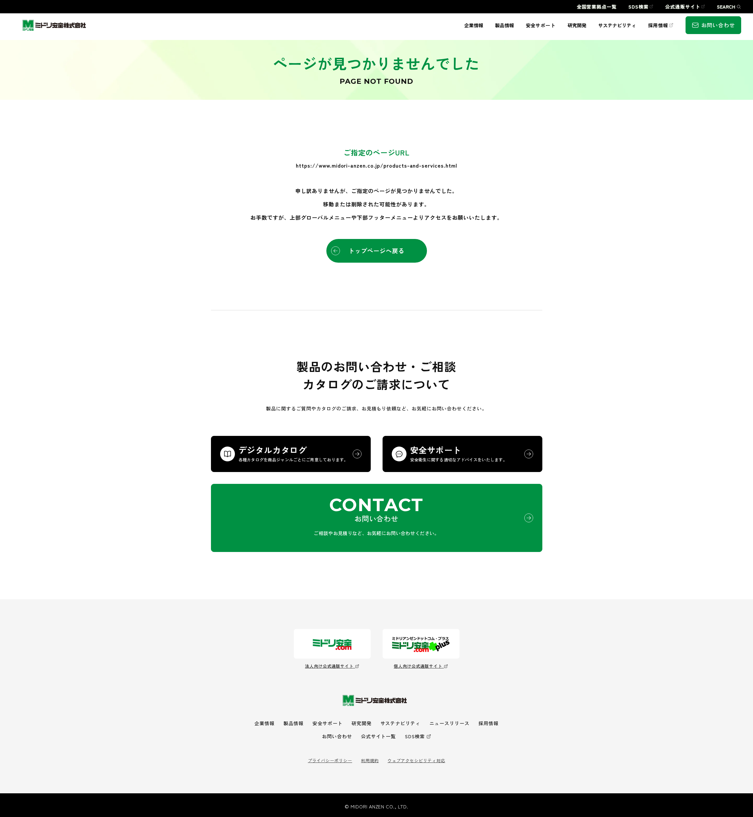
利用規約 (370, 760)
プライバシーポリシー (330, 760)
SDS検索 (415, 736)
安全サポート (327, 723)
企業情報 (264, 723)
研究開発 (361, 723)
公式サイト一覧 (378, 736)
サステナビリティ (400, 723)
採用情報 (488, 723)
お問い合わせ (337, 736)
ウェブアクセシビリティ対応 (416, 760)
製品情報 (293, 723)
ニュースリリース (449, 723)
